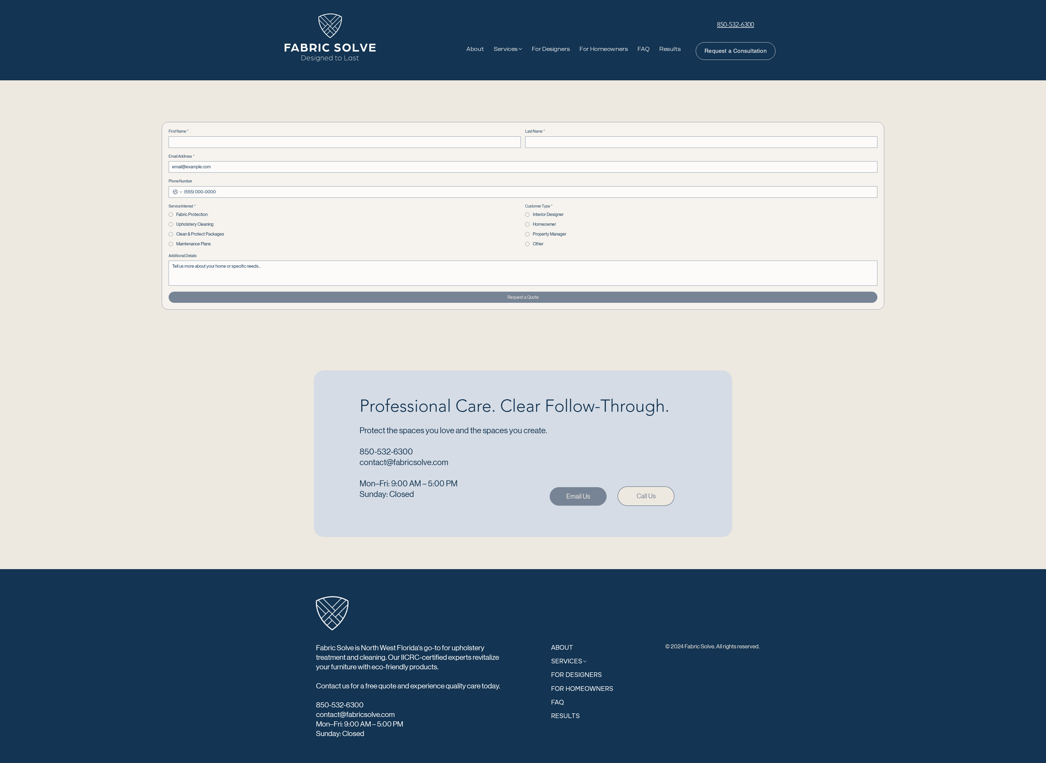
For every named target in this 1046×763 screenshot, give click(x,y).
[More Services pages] (520, 49)
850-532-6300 (735, 24)
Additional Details (183, 256)
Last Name (535, 131)
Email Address (181, 156)
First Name (178, 131)
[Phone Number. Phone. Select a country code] (177, 192)
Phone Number (180, 181)
